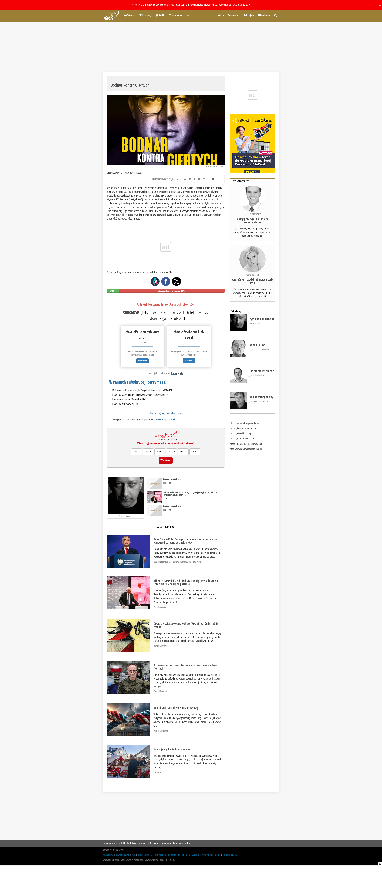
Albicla (195, 854)
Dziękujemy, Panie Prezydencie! (171, 749)
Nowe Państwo (122, 854)
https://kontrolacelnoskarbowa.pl (246, 443)
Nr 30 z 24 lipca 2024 (133, 172)
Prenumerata (233, 15)
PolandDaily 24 (230, 854)
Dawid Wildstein (160, 646)
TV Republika (184, 854)
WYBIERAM (142, 360)
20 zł (136, 451)
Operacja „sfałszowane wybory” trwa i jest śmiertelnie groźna (185, 625)
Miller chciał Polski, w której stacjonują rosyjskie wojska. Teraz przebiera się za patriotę (192, 493)
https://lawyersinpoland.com (244, 428)
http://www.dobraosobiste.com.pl (246, 449)
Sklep (218, 854)
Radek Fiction (257, 345)
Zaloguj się (249, 15)
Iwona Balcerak (252, 274)
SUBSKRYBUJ (133, 312)
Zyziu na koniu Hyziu (172, 479)
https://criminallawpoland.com (244, 423)
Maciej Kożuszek (160, 730)
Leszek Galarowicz (252, 214)
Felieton (167, 482)
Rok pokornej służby (261, 397)
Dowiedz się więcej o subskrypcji (165, 413)
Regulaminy (165, 843)
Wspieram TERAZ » (241, 4)
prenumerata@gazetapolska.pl (167, 419)
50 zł (148, 451)
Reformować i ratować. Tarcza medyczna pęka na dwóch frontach (186, 666)
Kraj (165, 498)
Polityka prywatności (183, 843)
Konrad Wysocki (160, 691)
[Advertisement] (191, 47)
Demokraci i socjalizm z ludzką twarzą (175, 708)
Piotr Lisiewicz (126, 516)
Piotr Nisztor (197, 561)
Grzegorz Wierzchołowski (180, 561)
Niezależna (108, 854)
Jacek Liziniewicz (160, 561)
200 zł (171, 451)
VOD (133, 854)
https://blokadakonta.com (242, 438)
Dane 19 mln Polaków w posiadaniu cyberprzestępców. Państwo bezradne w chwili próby (185, 540)
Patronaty (142, 843)
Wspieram (165, 460)
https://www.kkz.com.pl (241, 433)
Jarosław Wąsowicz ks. (259, 401)
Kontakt (121, 843)
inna (194, 451)
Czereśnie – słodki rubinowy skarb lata (252, 281)
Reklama (154, 843)
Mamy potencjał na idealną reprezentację (252, 220)
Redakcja (157, 772)
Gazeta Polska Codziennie (163, 854)
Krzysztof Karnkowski (259, 349)
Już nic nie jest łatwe (261, 371)
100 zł (160, 451)
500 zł (183, 451)
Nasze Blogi (143, 854)
